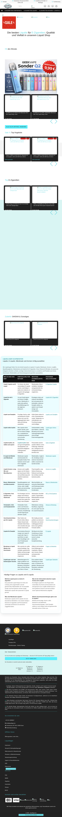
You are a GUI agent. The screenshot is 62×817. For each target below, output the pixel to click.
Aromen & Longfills (51, 469)
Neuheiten (40, 687)
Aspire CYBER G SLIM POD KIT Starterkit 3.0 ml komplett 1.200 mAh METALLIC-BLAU (17, 156)
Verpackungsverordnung (11, 757)
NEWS (6, 778)
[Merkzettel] (52, 6)
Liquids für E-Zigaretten (52, 397)
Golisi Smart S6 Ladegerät (12, 339)
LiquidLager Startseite (52, 559)
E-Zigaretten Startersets (13, 10)
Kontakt (5, 1)
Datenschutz (8, 766)
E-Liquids (48, 531)
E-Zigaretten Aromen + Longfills (49, 10)
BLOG (6, 790)
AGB (6, 763)
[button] (48, 6)
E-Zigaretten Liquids (30, 10)
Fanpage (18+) (12, 642)
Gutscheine (7, 784)
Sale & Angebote (50, 442)
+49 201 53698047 (9, 720)
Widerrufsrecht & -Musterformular (13, 751)
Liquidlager (11, 639)
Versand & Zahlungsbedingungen (13, 748)
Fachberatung (56, 1)
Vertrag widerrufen (10, 768)
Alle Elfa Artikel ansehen (16, 127)
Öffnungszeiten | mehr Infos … (12, 736)
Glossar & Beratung (51, 505)
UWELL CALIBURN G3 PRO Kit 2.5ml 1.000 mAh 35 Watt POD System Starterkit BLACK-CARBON (44, 205)
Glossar (7, 787)
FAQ (6, 775)
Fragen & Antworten (51, 546)
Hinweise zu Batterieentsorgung (12, 754)
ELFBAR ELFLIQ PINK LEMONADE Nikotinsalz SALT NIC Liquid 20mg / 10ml (44, 113)
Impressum (7, 745)
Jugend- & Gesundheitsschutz (12, 760)
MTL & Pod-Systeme (51, 493)
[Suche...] (32, 6)
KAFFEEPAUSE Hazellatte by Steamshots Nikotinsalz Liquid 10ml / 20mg (16, 279)
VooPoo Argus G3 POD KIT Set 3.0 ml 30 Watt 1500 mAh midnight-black (17, 204)
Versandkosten (46, 806)
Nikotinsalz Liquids (51, 456)
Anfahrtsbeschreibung (11, 727)
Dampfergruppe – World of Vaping (17, 645)
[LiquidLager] (8, 6)
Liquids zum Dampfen (51, 414)
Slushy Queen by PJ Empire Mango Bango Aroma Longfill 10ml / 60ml (43, 225)
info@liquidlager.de (10, 723)
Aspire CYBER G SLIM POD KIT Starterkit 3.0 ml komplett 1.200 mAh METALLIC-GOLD (44, 156)
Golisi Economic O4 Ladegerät (40, 339)
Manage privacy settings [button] (31, 814)
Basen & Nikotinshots (51, 482)
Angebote (47, 687)
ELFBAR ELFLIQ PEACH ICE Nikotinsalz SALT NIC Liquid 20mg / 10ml (17, 113)
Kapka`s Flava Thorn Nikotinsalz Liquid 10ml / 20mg (44, 279)
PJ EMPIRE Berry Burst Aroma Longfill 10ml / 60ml (17, 225)
